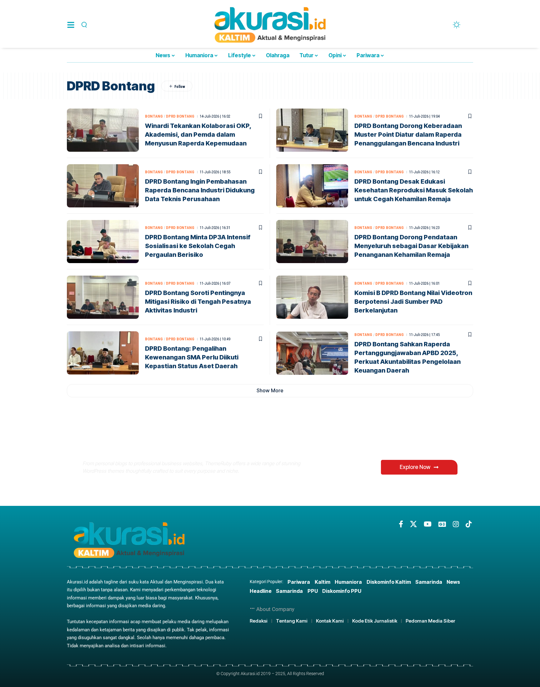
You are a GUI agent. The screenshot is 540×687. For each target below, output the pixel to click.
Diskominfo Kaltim (389, 582)
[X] (413, 524)
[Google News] (442, 524)
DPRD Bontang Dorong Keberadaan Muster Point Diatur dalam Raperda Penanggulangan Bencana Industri (408, 134)
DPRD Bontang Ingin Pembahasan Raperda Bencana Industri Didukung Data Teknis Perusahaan (200, 190)
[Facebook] (401, 524)
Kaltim (322, 582)
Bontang (154, 116)
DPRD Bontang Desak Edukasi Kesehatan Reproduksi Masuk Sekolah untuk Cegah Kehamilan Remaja (413, 190)
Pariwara (299, 582)
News (453, 582)
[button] (83, 25)
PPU (313, 591)
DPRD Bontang (180, 116)
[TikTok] (468, 524)
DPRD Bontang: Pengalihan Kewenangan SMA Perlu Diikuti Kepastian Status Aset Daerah (191, 357)
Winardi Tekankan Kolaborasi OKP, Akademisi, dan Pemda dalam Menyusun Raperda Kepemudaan (198, 134)
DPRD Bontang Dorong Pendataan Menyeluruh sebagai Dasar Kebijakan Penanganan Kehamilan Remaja (411, 245)
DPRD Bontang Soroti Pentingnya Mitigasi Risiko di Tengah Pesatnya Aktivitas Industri (198, 301)
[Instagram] (455, 524)
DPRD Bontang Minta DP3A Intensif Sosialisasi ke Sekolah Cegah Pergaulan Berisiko (197, 245)
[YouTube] (427, 524)
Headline (261, 591)
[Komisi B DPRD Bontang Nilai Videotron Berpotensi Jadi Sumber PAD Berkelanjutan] (312, 297)
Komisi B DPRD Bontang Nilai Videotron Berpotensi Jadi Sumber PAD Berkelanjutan (413, 301)
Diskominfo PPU (341, 591)
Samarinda (428, 582)
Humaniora (348, 582)
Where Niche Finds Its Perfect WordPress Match (186, 441)
